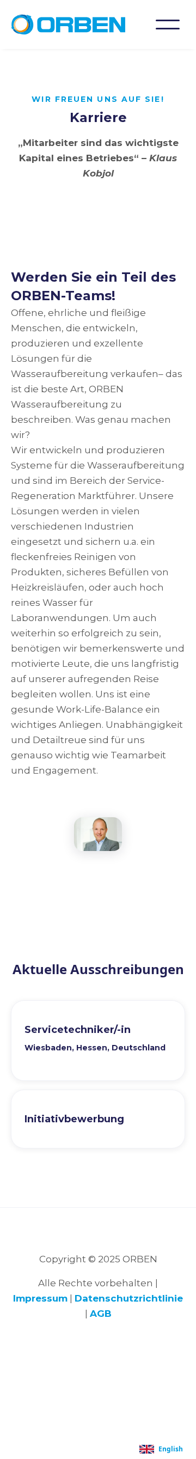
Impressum (40, 1298)
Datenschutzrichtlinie (129, 1298)
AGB (101, 1313)
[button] (168, 24)
